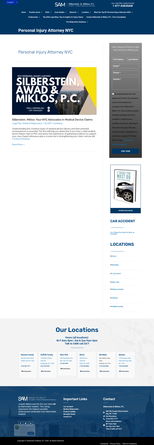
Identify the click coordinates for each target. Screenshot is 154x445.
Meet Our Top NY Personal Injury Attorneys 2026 (112, 12)
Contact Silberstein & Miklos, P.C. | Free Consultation (106, 17)
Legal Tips (17, 123)
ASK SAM (125, 151)
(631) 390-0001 (45, 366)
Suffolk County (117, 306)
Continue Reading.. (21, 139)
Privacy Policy (128, 140)
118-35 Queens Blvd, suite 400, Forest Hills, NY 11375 (125, 360)
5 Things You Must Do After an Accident (122, 233)
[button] (35, 12)
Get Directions (46, 371)
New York (115, 282)
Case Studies (59, 12)
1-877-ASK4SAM (123, 5)
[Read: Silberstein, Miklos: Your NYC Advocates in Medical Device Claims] (54, 91)
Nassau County (117, 289)
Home (23, 12)
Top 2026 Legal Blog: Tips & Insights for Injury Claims (63, 17)
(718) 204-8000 (84, 366)
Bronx (114, 256)
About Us (73, 12)
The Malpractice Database (76, 22)
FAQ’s (47, 12)
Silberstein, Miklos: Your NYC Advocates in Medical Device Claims (52, 119)
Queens (115, 298)
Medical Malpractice (32, 123)
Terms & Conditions (119, 144)
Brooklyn (115, 265)
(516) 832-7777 (25, 366)
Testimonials (33, 17)
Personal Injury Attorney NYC (45, 30)
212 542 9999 (64, 363)
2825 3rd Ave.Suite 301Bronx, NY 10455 (84, 360)
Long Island (116, 273)
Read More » (18, 144)
